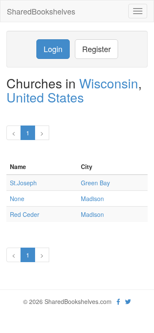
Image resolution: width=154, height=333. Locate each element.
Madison (92, 198)
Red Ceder (24, 214)
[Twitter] (128, 301)
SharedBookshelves (41, 11)
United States (45, 97)
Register (96, 48)
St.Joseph (23, 182)
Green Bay (95, 182)
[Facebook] (118, 301)
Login (53, 48)
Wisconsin (108, 83)
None (17, 198)
